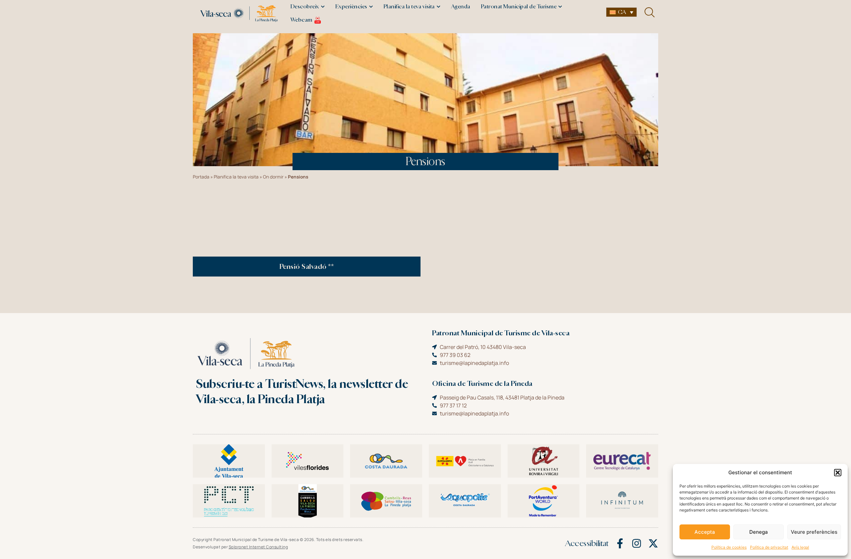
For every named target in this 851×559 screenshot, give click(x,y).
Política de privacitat (769, 547)
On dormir (273, 177)
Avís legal (800, 547)
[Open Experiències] (371, 7)
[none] (621, 12)
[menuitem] (621, 12)
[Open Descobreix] (323, 7)
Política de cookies (729, 547)
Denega (758, 532)
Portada (201, 177)
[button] (837, 472)
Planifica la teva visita (236, 177)
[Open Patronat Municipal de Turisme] (560, 7)
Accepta (704, 532)
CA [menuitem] (622, 12)
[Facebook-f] (620, 543)
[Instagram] (637, 543)
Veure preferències (814, 532)
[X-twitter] (653, 543)
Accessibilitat (586, 543)
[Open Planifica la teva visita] (438, 7)
